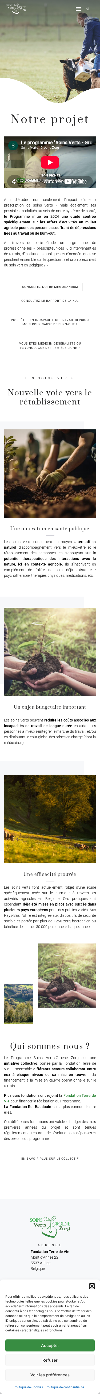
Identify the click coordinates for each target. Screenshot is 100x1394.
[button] (92, 1286)
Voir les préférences (50, 1374)
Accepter (50, 1345)
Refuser (50, 1360)
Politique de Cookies (28, 1387)
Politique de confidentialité (65, 1387)
